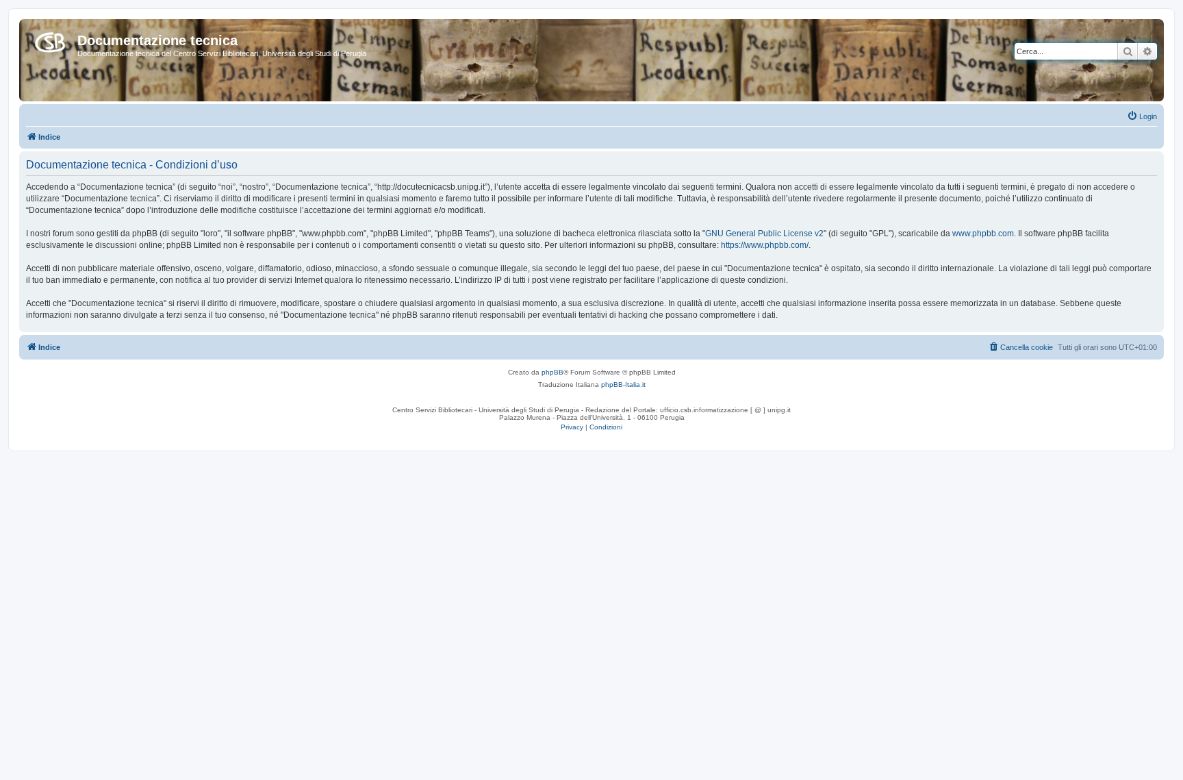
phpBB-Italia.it (623, 384)
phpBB (552, 372)
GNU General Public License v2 (764, 233)
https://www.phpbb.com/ (765, 245)
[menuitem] (1142, 116)
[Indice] (50, 40)
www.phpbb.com (983, 233)
